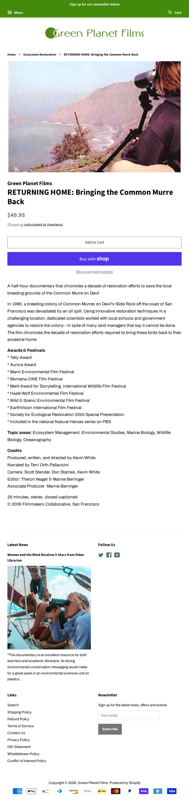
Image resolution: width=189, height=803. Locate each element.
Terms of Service (20, 726)
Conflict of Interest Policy (26, 761)
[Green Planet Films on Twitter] (101, 556)
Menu (18, 13)
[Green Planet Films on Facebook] (109, 556)
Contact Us (16, 733)
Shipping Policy (19, 712)
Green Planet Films (93, 783)
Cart (178, 12)
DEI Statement (19, 747)
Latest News (17, 545)
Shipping (15, 225)
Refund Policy (18, 719)
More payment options (94, 272)
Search (13, 705)
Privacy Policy (18, 740)
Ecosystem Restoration (39, 54)
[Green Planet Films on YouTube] (117, 556)
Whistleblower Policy (23, 754)
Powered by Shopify (125, 783)
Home (11, 54)
